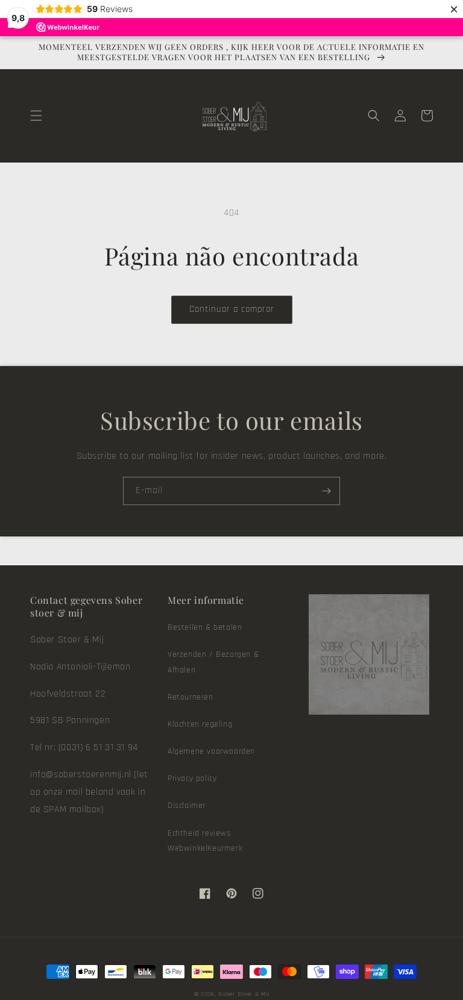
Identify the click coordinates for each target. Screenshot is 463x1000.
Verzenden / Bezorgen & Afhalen (213, 662)
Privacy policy (192, 778)
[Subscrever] (326, 491)
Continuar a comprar (231, 309)
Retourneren (190, 697)
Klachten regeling (200, 724)
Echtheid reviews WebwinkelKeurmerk (205, 841)
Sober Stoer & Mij (243, 994)
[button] (36, 115)
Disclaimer (187, 805)
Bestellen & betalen (205, 627)
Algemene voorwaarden (211, 751)
